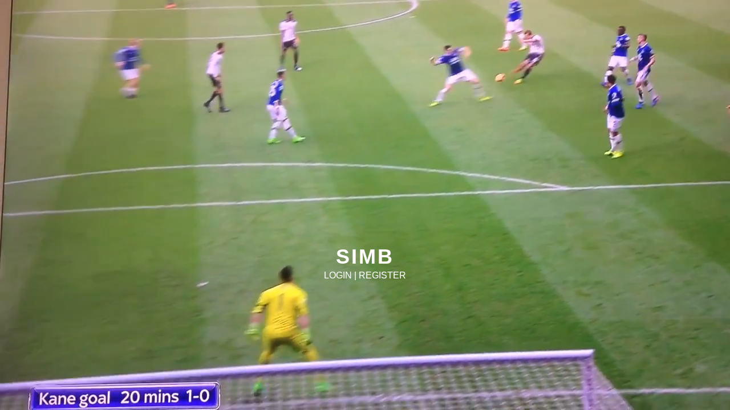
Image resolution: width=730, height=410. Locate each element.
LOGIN (338, 275)
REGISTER (382, 275)
